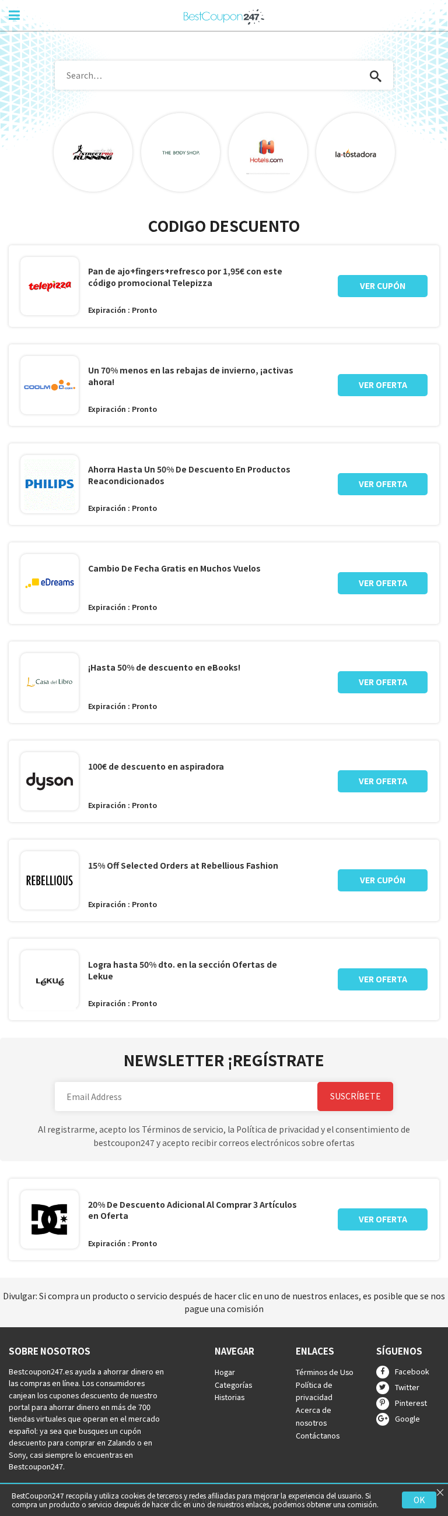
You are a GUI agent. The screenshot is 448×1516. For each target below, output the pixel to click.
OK (419, 1500)
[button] (375, 75)
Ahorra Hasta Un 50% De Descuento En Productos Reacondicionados (189, 475)
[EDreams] (49, 583)
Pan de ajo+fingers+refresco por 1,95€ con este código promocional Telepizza (185, 277)
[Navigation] (14, 14)
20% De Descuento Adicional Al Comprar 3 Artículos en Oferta (192, 1210)
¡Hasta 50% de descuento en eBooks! (164, 667)
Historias (229, 1397)
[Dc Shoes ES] (49, 1219)
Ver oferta (383, 384)
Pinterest (411, 1402)
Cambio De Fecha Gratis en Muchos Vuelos (174, 568)
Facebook (412, 1371)
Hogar (225, 1371)
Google (407, 1418)
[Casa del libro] (49, 682)
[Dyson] (49, 781)
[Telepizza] (49, 286)
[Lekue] (49, 981)
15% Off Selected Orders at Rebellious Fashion (183, 865)
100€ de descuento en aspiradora (156, 766)
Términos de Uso (325, 1371)
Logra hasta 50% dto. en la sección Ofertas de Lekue (182, 970)
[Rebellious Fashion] (49, 880)
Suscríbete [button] (355, 1096)
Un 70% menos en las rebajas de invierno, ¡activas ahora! (190, 376)
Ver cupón (382, 285)
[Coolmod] (49, 385)
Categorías (233, 1384)
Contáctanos (318, 1435)
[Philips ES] (49, 484)
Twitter (407, 1386)
